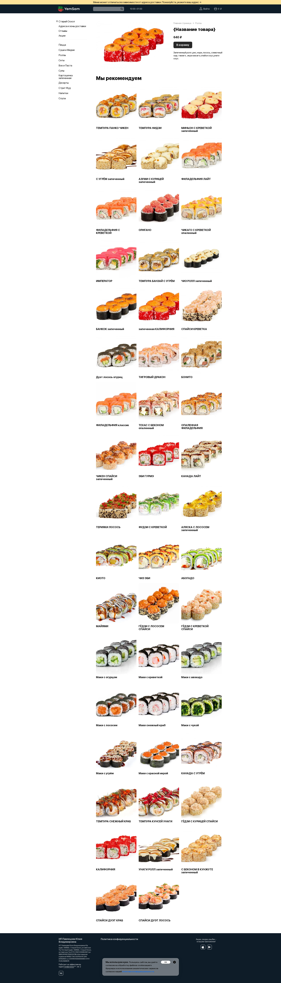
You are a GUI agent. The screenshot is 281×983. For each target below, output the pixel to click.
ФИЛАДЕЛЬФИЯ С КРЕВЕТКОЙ (108, 231)
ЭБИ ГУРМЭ (146, 476)
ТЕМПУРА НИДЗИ (150, 128)
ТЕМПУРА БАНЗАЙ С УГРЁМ (157, 281)
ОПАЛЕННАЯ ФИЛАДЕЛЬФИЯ (192, 427)
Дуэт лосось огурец (109, 377)
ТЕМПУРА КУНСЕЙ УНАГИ (155, 821)
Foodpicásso (68, 967)
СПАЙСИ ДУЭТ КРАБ (109, 920)
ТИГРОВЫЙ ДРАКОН (152, 377)
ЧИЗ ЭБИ (144, 578)
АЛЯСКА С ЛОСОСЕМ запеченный (195, 529)
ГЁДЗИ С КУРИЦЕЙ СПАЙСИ (199, 821)
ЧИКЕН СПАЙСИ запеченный (106, 478)
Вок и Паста (65, 65)
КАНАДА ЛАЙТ (191, 476)
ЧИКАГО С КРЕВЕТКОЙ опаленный (196, 231)
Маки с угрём (105, 773)
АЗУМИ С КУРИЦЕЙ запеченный (151, 180)
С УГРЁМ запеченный (110, 179)
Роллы (62, 55)
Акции (62, 35)
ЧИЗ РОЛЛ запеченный (196, 281)
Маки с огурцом (106, 677)
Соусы (62, 98)
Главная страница (182, 23)
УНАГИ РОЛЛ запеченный (156, 869)
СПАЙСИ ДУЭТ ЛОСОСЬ (154, 920)
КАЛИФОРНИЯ (105, 869)
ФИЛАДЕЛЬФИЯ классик (112, 425)
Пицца (62, 44)
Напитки (63, 93)
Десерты (64, 82)
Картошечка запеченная (66, 77)
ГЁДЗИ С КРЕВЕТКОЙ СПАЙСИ (195, 628)
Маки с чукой (190, 725)
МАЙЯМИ (102, 626)
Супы (61, 70)
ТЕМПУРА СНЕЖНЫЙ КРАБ (113, 821)
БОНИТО (186, 377)
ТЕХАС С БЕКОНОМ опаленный (151, 427)
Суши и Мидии (67, 49)
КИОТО (100, 578)
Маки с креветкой (150, 677)
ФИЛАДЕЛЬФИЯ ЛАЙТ (196, 179)
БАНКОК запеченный (110, 329)
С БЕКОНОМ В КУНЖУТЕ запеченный (197, 871)
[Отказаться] (174, 962)
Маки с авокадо (191, 677)
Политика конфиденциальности (119, 939)
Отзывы (63, 30)
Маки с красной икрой (153, 773)
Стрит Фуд (65, 87)
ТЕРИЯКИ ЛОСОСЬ (108, 527)
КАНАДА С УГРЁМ (193, 773)
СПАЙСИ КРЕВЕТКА (194, 329)
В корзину (182, 44)
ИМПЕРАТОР (104, 281)
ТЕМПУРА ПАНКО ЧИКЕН (112, 128)
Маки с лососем (106, 725)
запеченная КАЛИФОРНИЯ (156, 329)
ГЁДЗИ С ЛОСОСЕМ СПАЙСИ (151, 628)
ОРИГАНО (145, 230)
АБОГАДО (187, 578)
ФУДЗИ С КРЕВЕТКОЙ (153, 527)
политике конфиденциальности (138, 971)
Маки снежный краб (152, 725)
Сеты (61, 60)
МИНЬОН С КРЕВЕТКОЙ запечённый (196, 129)
